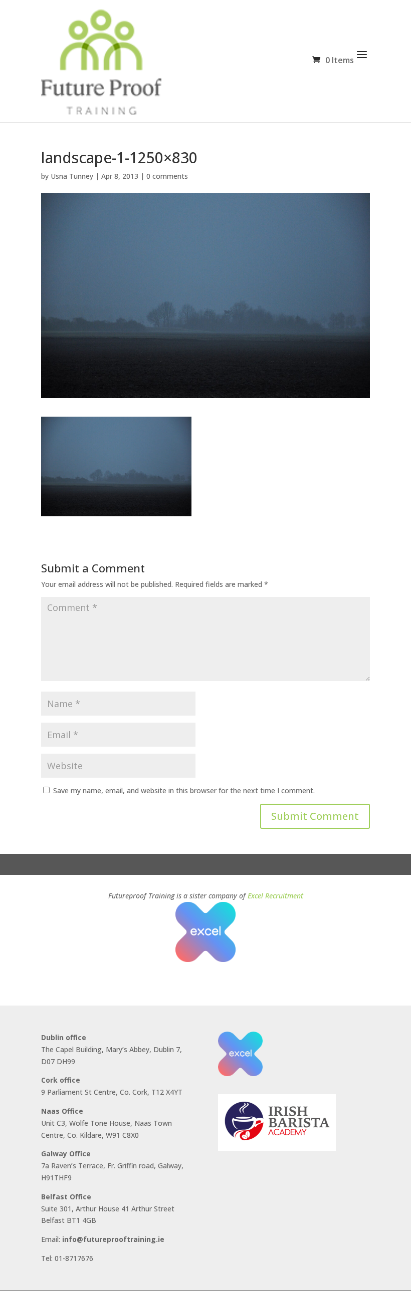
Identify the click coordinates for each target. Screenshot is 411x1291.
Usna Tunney (72, 176)
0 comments (167, 176)
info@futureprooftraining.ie (113, 1239)
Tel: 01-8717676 (67, 1258)
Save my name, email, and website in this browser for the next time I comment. (184, 790)
